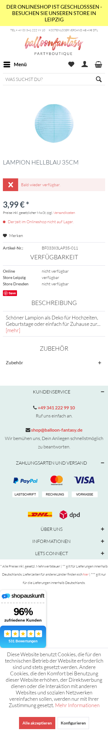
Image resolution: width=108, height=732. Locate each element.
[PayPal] (24, 480)
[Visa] (54, 480)
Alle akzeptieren (37, 722)
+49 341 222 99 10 (56, 407)
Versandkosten (64, 212)
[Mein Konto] (85, 64)
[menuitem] (15, 64)
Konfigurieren (73, 722)
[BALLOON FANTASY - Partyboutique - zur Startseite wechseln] (54, 56)
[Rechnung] (54, 494)
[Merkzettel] (71, 64)
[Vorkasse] (83, 494)
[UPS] (68, 514)
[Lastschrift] (24, 494)
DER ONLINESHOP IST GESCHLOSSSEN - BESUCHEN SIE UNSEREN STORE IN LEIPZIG (54, 13)
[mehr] (13, 330)
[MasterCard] (83, 480)
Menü (20, 64)
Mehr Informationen (77, 705)
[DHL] (39, 514)
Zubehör (14, 362)
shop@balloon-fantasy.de (56, 429)
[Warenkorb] (99, 64)
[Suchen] (99, 79)
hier (86, 574)
